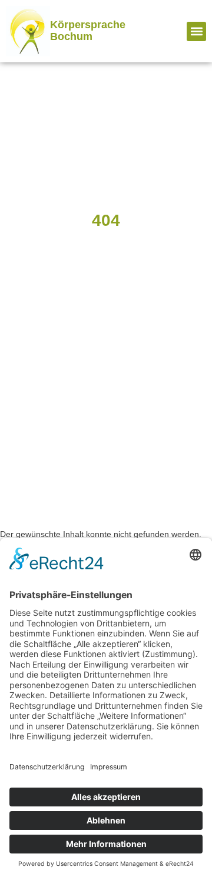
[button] (196, 31)
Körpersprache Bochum (87, 30)
